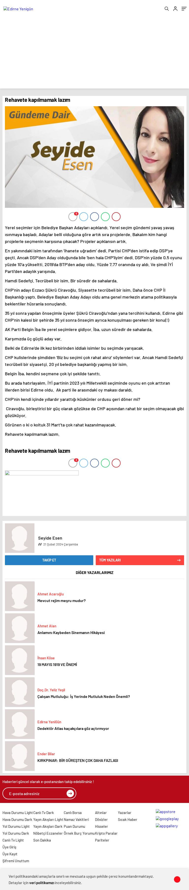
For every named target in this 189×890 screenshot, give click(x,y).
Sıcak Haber (127, 819)
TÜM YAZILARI (110, 560)
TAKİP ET (49, 560)
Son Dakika (42, 840)
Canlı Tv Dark (43, 812)
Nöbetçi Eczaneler (48, 833)
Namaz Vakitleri (76, 819)
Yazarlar (124, 812)
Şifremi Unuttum (15, 861)
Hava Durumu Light (17, 812)
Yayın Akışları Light (48, 819)
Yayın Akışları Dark (48, 826)
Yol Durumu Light (16, 826)
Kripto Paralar (106, 833)
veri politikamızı (41, 882)
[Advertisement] (94, 54)
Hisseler (101, 826)
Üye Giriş (9, 847)
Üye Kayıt (9, 854)
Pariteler (102, 840)
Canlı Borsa (73, 812)
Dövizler (101, 819)
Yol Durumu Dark (15, 833)
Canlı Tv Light (13, 840)
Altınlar (101, 812)
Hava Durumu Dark (17, 819)
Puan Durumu (74, 826)
